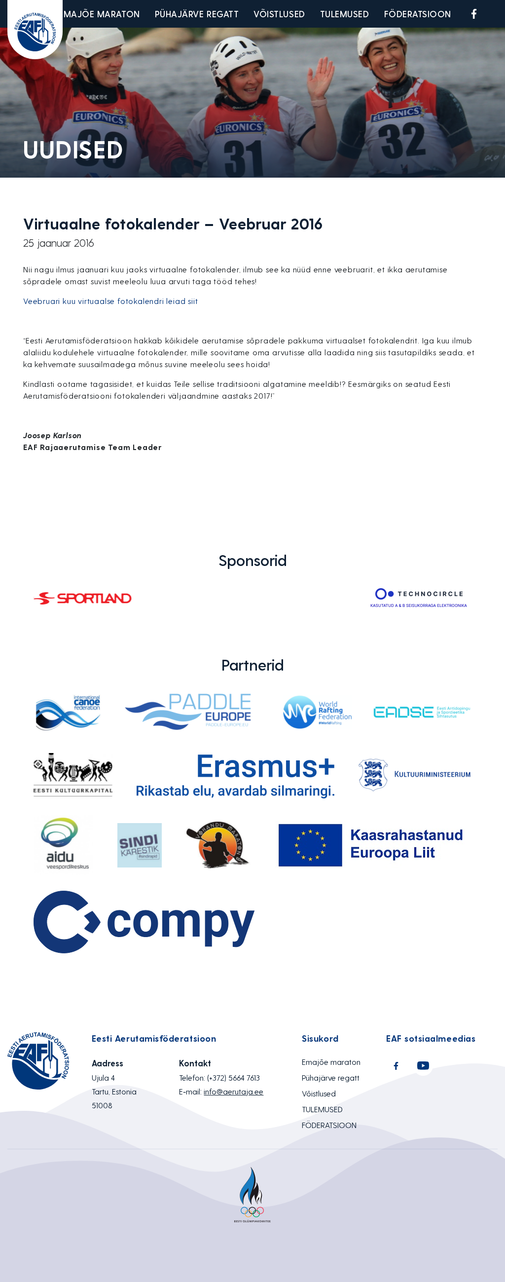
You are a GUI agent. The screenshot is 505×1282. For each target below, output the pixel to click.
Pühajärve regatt (197, 13)
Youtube (497, 14)
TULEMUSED (344, 13)
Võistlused (279, 13)
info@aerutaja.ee (233, 1091)
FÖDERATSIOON (417, 13)
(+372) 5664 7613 (233, 1077)
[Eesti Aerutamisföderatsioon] (35, 29)
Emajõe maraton (99, 13)
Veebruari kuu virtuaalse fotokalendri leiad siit (110, 300)
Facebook (474, 14)
